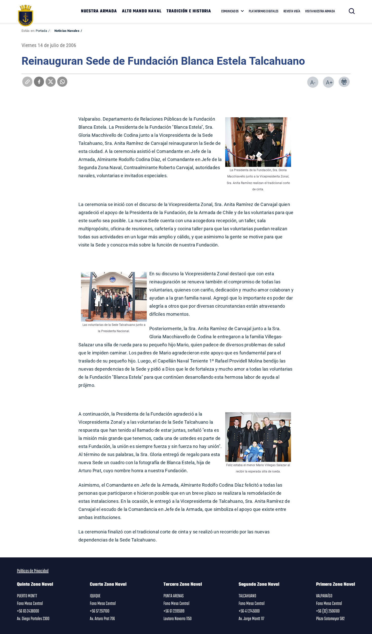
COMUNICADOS (230, 11)
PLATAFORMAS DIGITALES (263, 11)
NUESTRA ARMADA (99, 11)
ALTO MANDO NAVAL (141, 11)
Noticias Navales (66, 30)
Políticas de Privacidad (33, 571)
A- (312, 82)
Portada (41, 30)
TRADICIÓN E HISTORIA (189, 11)
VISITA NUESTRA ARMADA (320, 11)
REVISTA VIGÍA (291, 11)
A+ (329, 82)
